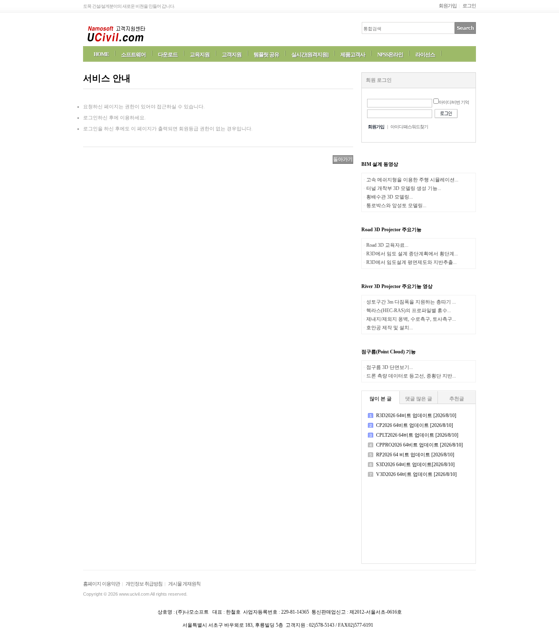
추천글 (456, 399)
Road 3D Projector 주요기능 (391, 229)
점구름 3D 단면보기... (389, 367)
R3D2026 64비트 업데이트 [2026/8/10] (416, 415)
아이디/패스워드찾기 (409, 126)
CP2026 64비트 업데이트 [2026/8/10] (414, 425)
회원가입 (448, 6)
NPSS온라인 (390, 54)
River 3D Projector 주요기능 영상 (397, 286)
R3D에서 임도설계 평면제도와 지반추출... (411, 262)
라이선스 (425, 54)
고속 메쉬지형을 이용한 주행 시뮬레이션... (412, 180)
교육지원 (200, 54)
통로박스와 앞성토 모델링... (396, 205)
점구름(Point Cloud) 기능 (388, 352)
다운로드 (168, 54)
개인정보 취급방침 (144, 584)
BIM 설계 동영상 (379, 164)
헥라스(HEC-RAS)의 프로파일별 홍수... (408, 310)
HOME (101, 54)
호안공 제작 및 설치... (389, 328)
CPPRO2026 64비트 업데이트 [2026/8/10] (419, 445)
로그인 (469, 6)
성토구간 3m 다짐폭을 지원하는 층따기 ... (411, 302)
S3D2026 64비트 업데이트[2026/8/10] (415, 464)
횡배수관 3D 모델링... (389, 197)
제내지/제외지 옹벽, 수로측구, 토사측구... (411, 319)
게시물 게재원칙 (184, 584)
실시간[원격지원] (309, 54)
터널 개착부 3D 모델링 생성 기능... (403, 188)
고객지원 (231, 54)
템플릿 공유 (266, 54)
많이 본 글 (381, 399)
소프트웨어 (133, 54)
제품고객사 (352, 54)
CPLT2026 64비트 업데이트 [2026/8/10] (417, 435)
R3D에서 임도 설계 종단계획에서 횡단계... (412, 254)
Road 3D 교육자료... (387, 245)
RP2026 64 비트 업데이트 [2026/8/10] (415, 455)
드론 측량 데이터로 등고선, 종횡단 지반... (411, 376)
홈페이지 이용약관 (101, 584)
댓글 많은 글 (418, 399)
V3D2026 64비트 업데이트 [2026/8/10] (416, 474)
